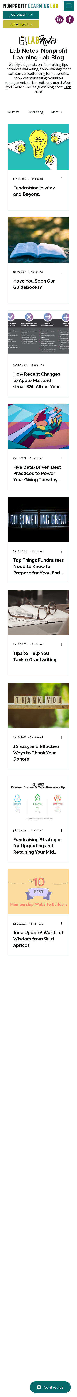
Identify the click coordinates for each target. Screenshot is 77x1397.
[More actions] (63, 178)
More (54, 112)
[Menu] (69, 6)
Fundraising (35, 112)
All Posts (14, 112)
